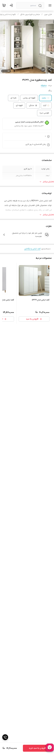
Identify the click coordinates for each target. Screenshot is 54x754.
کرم (44, 105)
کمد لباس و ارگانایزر (32, 248)
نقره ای (14, 98)
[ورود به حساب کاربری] (11, 5)
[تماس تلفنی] (5, 737)
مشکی (31, 105)
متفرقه (44, 85)
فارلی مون (48, 14)
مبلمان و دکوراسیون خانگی (30, 14)
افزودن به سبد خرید (37, 748)
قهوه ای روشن (29, 98)
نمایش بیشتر (48, 181)
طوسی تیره (44, 113)
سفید (44, 98)
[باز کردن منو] (49, 5)
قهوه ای (19, 105)
